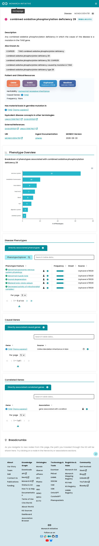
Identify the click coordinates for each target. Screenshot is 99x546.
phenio (38, 138)
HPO (38, 478)
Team (9, 470)
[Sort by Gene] (12, 345)
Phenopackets (57, 500)
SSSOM (54, 481)
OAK (52, 485)
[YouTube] (47, 540)
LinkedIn (83, 478)
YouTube (84, 482)
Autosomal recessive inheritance (34, 91)
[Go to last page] (31, 301)
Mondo (39, 466)
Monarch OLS (71, 469)
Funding (10, 485)
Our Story (11, 466)
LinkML (53, 477)
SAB (9, 474)
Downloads (27, 469)
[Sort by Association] (51, 405)
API (23, 473)
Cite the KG (27, 503)
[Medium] (49, 536)
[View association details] (47, 271)
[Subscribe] (41, 536)
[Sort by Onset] (86, 265)
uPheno (39, 474)
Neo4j (24, 477)
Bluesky (83, 485)
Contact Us (12, 478)
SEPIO (38, 497)
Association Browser (27, 519)
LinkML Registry (69, 491)
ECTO (38, 501)
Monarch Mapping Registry (69, 476)
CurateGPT (56, 496)
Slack (82, 470)
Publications (12, 482)
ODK (52, 489)
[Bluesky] (51, 540)
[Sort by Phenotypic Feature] (25, 265)
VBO (38, 489)
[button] (60, 271)
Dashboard (27, 514)
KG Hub (68, 482)
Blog (82, 474)
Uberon (39, 470)
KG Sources (27, 510)
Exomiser (55, 469)
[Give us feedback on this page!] (95, 454)
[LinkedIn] (56, 536)
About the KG (28, 506)
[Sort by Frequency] (65, 265)
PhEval (54, 473)
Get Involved (85, 466)
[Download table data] (19, 306)
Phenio (39, 482)
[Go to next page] (26, 301)
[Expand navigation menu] (96, 4)
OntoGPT (55, 492)
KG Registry (70, 486)
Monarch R (27, 481)
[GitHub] (53, 536)
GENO (38, 493)
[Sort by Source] (45, 345)
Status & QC (27, 485)
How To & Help (28, 489)
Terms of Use (27, 499)
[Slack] (45, 536)
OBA (38, 485)
